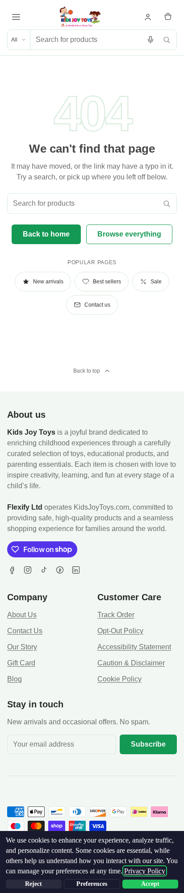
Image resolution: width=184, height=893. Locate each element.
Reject (33, 884)
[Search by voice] (150, 40)
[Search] (167, 40)
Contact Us (24, 631)
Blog (14, 679)
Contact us (97, 305)
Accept (150, 884)
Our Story (22, 647)
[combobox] (86, 40)
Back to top (86, 371)
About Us (22, 615)
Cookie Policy (119, 679)
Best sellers (107, 281)
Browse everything (129, 234)
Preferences (91, 884)
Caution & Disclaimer (131, 663)
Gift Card (21, 663)
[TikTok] (43, 570)
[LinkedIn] (75, 570)
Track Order (115, 615)
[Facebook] (11, 570)
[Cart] (168, 17)
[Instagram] (27, 570)
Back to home (46, 234)
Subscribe (148, 744)
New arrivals (48, 281)
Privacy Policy (144, 871)
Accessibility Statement (134, 647)
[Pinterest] (59, 570)
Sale (156, 281)
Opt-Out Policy (120, 631)
